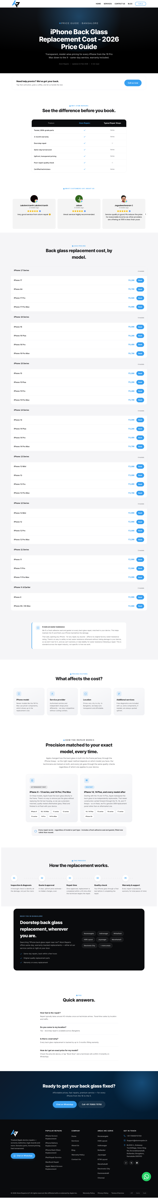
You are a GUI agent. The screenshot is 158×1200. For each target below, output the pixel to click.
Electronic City (104, 1169)
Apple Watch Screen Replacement (53, 1167)
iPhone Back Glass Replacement (52, 1151)
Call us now (133, 83)
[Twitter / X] (131, 1163)
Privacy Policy (103, 1193)
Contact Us (76, 1159)
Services (108, 4)
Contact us (120, 4)
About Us (75, 1145)
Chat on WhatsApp (64, 1104)
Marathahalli (103, 1164)
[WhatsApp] (137, 1163)
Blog (130, 4)
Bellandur (101, 1150)
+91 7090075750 (134, 1136)
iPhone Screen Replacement (51, 1137)
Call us (140, 4)
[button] (145, 214)
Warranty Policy (78, 1155)
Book (140, 280)
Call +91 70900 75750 (92, 1104)
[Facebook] (126, 1163)
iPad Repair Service (53, 1157)
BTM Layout (102, 1159)
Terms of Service (117, 1193)
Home (98, 4)
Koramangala (103, 1136)
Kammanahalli (103, 1173)
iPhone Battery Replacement (51, 1144)
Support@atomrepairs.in (137, 1140)
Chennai (101, 1178)
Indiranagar (102, 1145)
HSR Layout (102, 1141)
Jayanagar (102, 1155)
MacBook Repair (52, 1162)
